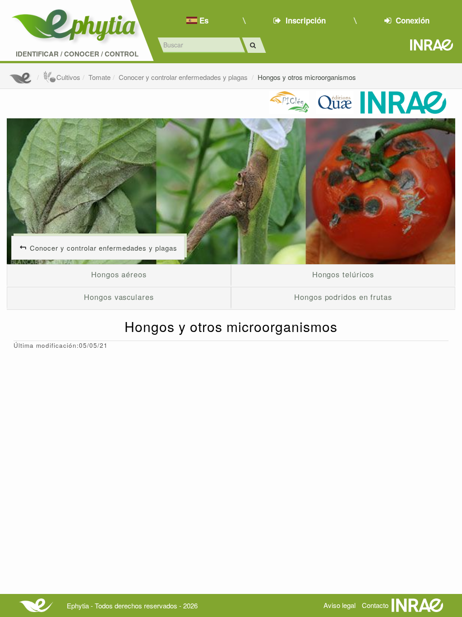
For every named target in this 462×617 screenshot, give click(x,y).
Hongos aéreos (119, 274)
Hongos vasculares (118, 296)
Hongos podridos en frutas (343, 296)
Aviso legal (339, 605)
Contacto (375, 605)
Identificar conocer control (77, 54)
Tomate (99, 77)
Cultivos (68, 77)
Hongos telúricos (343, 274)
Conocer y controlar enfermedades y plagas (184, 77)
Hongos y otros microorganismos (307, 77)
